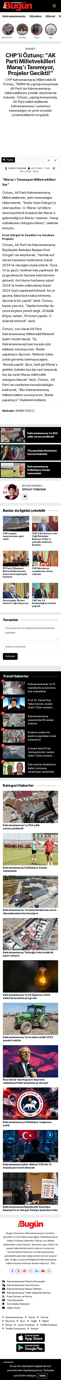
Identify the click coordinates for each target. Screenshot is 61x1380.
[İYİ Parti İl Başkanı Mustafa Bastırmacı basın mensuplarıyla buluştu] (16, 558)
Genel (31, 1317)
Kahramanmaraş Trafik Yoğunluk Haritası (28, 1293)
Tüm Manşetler (15, 1300)
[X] (18, 1271)
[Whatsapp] (49, 1271)
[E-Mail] (25, 497)
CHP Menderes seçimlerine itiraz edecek (42, 571)
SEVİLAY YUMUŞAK (17, 168)
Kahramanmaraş (14, 16)
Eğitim (45, 1321)
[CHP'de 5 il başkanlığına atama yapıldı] (45, 590)
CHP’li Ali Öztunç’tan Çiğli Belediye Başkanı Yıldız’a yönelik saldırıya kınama (44, 539)
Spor (22, 1321)
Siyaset (30, 49)
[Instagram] (30, 1271)
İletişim (34, 1328)
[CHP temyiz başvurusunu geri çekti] (16, 523)
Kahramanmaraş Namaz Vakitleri (24, 1289)
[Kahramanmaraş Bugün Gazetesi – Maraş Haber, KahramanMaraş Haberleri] (17, 6)
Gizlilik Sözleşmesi (16, 1328)
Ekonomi (10, 1321)
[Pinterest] (24, 1271)
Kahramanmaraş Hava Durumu (23, 1285)
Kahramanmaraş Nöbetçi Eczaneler (26, 1281)
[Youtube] (43, 1271)
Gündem (35, 16)
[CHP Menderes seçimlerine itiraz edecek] (45, 558)
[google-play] (31, 1348)
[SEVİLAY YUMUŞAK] (11, 491)
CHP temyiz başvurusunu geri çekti (13, 536)
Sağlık (34, 1321)
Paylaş (10, 160)
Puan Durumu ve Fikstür (19, 1296)
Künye (9, 1325)
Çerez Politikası (26, 1325)
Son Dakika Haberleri (18, 1304)
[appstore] (31, 1338)
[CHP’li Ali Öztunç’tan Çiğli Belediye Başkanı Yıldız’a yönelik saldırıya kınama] (45, 523)
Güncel (50, 16)
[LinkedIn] (36, 1271)
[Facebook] (12, 1271)
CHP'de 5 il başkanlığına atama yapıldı (44, 603)
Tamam (42, 1376)
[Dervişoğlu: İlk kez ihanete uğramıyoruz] (16, 590)
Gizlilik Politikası (48, 1325)
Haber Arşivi (13, 1308)
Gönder (10, 656)
